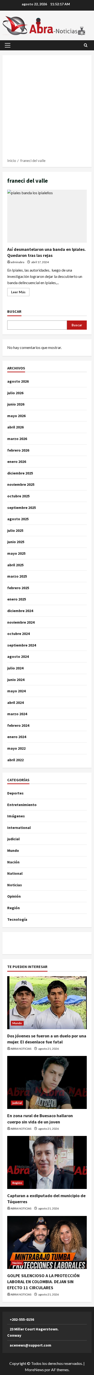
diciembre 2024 (20, 610)
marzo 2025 (17, 576)
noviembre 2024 (20, 622)
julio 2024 (15, 668)
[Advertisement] (47, 108)
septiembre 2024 (21, 645)
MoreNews (34, 1369)
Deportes (15, 793)
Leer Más (20, 293)
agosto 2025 (18, 518)
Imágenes (16, 816)
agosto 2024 (18, 656)
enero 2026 (16, 461)
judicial (13, 838)
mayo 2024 (16, 690)
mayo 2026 (16, 415)
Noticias (14, 884)
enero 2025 (16, 599)
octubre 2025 (18, 496)
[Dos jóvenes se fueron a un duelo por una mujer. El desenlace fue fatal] (47, 1002)
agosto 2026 (18, 381)
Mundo (13, 850)
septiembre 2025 (21, 507)
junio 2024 (15, 679)
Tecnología (17, 919)
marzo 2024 (17, 713)
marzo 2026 (17, 438)
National (15, 873)
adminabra (17, 262)
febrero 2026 (18, 450)
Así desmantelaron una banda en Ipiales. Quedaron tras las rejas (47, 216)
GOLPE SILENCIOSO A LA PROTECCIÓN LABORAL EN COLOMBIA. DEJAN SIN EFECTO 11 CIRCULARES (43, 1281)
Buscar (14, 311)
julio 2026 (15, 392)
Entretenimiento (22, 804)
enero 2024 (16, 736)
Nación (13, 862)
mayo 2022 (16, 748)
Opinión (14, 896)
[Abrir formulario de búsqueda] (85, 45)
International (19, 827)
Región (13, 907)
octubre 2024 (18, 633)
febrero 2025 (18, 587)
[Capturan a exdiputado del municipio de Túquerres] (47, 1162)
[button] (7, 45)
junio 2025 (15, 541)
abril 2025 (15, 564)
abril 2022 (15, 759)
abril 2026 (15, 427)
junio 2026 (15, 404)
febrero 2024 (18, 725)
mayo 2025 (16, 553)
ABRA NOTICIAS (21, 1048)
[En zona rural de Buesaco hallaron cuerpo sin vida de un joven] (47, 1082)
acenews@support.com (30, 1345)
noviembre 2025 (20, 484)
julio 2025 (15, 530)
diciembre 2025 (20, 473)
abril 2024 (15, 702)
